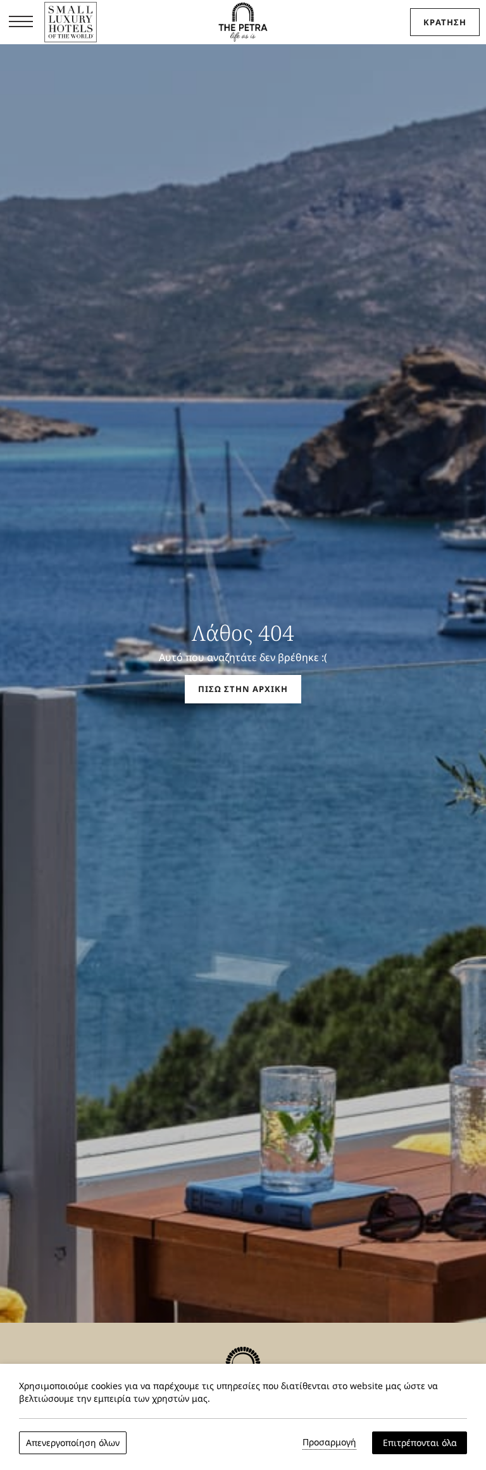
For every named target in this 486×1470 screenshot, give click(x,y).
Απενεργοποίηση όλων (73, 1443)
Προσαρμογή (329, 1442)
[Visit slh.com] (70, 24)
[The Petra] (242, 22)
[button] (21, 22)
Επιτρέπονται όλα (420, 1443)
